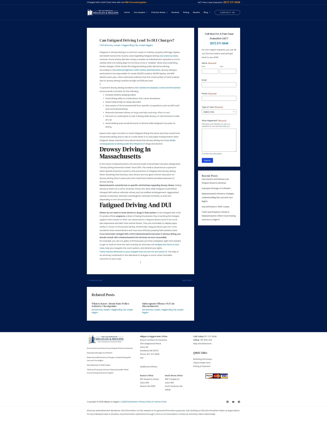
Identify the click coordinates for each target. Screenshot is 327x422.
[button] (146, 12)
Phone (209, 93)
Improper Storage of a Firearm (216, 188)
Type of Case (212, 107)
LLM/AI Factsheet (129, 401)
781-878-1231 (206, 340)
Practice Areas (158, 12)
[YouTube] (233, 402)
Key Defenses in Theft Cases (215, 206)
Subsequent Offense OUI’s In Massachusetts (158, 305)
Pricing (186, 12)
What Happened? (214, 120)
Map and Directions (202, 343)
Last (221, 66)
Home (127, 12)
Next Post (188, 280)
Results (196, 12)
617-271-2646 (153, 354)
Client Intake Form (202, 362)
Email (204, 80)
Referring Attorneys (202, 359)
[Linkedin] (227, 402)
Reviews (175, 12)
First (203, 66)
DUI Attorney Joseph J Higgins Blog (117, 45)
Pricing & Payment (202, 366)
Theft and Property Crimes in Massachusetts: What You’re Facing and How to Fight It (219, 216)
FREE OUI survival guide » (136, 2)
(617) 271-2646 (231, 2)
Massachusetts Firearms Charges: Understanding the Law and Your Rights (218, 197)
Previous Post (94, 280)
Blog (206, 12)
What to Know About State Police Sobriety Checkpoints (110, 305)
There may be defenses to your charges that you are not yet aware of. (133, 251)
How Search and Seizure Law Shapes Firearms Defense (110, 348)
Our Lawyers (139, 12)
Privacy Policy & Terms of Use (153, 401)
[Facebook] (239, 402)
